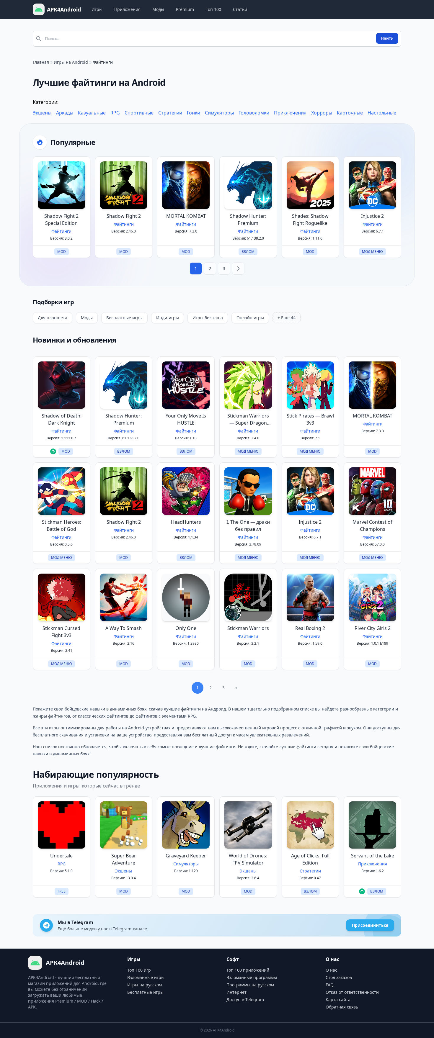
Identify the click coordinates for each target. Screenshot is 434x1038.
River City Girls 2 (373, 628)
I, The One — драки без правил (248, 525)
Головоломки (254, 112)
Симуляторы (219, 112)
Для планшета (52, 317)
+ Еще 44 (287, 317)
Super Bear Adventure (123, 859)
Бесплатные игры (124, 317)
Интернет (236, 992)
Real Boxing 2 (310, 628)
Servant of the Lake (372, 855)
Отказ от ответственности (352, 992)
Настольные (382, 112)
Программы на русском (250, 985)
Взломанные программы (251, 977)
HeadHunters (186, 522)
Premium (185, 9)
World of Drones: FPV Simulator (248, 859)
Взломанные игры (145, 977)
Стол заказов (339, 977)
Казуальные (92, 112)
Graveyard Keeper (186, 855)
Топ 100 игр (139, 970)
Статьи (240, 9)
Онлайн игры (250, 317)
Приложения (127, 9)
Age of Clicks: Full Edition (310, 859)
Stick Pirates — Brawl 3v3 (310, 419)
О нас (331, 970)
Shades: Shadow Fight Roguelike (310, 219)
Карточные (350, 112)
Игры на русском (144, 985)
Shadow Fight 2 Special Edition (61, 219)
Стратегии (170, 112)
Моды (158, 9)
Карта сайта (338, 999)
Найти (387, 38)
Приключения (290, 112)
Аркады (64, 112)
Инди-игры (167, 317)
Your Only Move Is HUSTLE (186, 419)
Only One (185, 628)
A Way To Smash (123, 628)
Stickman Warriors (248, 628)
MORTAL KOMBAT (186, 216)
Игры (97, 9)
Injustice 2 (372, 216)
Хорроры (321, 112)
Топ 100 (213, 9)
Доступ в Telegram (245, 999)
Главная (41, 62)
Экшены (42, 112)
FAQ (330, 985)
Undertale (61, 855)
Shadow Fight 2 (124, 216)
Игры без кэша (207, 317)
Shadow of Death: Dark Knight (61, 419)
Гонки (193, 112)
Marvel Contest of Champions (372, 525)
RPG (115, 112)
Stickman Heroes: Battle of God (61, 525)
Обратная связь (342, 1007)
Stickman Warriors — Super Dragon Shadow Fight (248, 419)
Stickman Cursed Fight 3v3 (61, 631)
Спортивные (139, 112)
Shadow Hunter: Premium (248, 219)
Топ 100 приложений (247, 970)
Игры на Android (71, 62)
